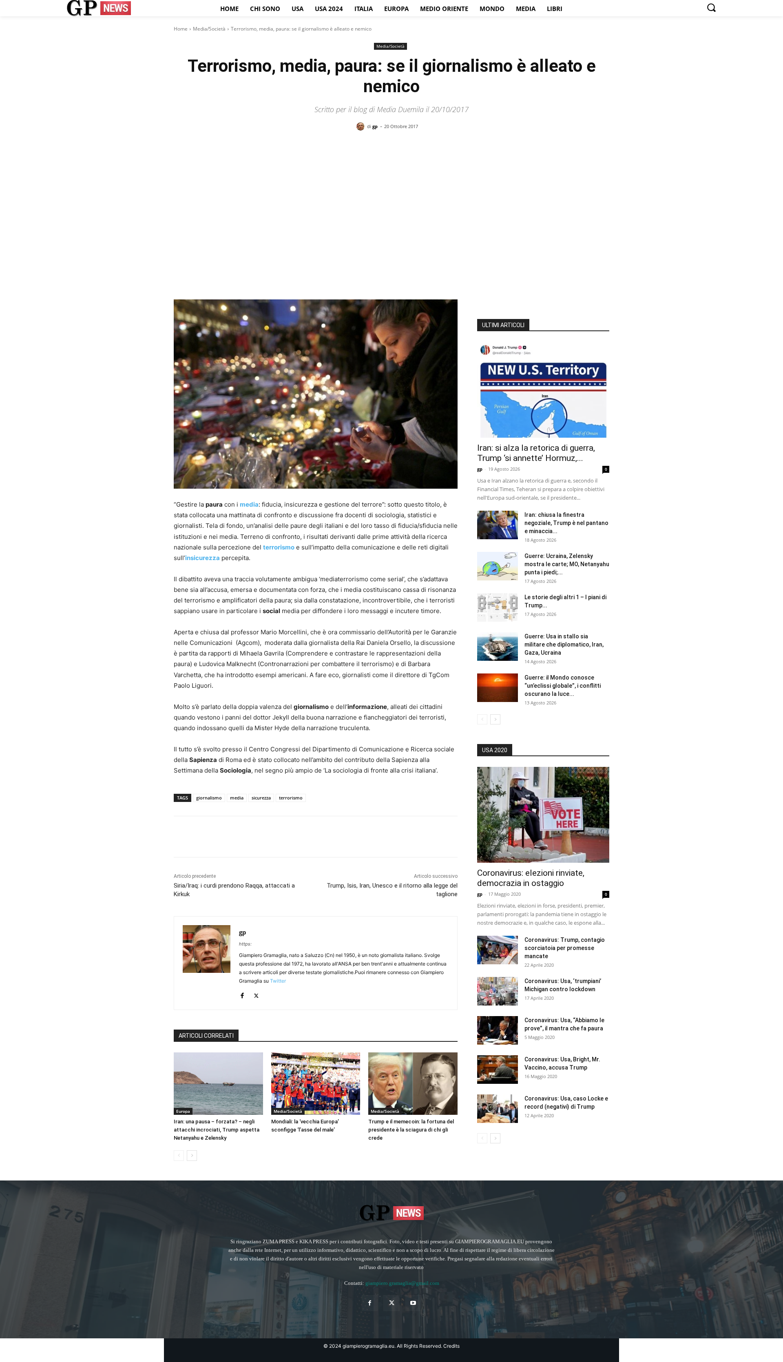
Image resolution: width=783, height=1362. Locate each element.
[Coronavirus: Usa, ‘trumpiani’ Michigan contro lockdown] (497, 991)
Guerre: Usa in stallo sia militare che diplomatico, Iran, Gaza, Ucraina (564, 644)
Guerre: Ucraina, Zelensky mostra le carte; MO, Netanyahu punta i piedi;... (566, 564)
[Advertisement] (391, 200)
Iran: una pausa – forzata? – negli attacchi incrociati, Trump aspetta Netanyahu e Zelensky (216, 1129)
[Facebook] (182, 836)
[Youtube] (413, 1303)
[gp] (361, 126)
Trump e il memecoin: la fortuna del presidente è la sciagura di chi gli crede (411, 1129)
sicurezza (261, 798)
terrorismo (291, 798)
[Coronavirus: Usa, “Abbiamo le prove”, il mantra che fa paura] (497, 1030)
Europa (183, 1111)
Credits (451, 1346)
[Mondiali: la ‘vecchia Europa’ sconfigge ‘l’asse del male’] (316, 1083)
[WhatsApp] (238, 836)
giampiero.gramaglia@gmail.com (402, 1283)
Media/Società (209, 28)
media (236, 798)
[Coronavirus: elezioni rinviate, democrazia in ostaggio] (543, 815)
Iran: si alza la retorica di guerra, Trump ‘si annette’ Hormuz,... (536, 453)
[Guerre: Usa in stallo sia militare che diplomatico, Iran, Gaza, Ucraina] (497, 646)
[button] (711, 7)
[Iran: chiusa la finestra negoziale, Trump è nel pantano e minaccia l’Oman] (497, 525)
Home (181, 28)
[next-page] (192, 1155)
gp (375, 126)
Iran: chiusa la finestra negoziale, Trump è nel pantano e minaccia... (566, 523)
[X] (200, 836)
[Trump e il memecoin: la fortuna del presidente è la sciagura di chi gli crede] (413, 1083)
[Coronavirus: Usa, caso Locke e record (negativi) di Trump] (497, 1108)
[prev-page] (179, 1155)
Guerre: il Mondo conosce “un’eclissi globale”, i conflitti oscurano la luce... (562, 685)
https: (245, 944)
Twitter (278, 981)
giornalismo (209, 798)
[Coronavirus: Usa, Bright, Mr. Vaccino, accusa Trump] (497, 1069)
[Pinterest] (219, 836)
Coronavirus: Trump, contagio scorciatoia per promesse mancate (564, 948)
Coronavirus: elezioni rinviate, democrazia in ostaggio (530, 878)
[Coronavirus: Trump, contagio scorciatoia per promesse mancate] (497, 950)
